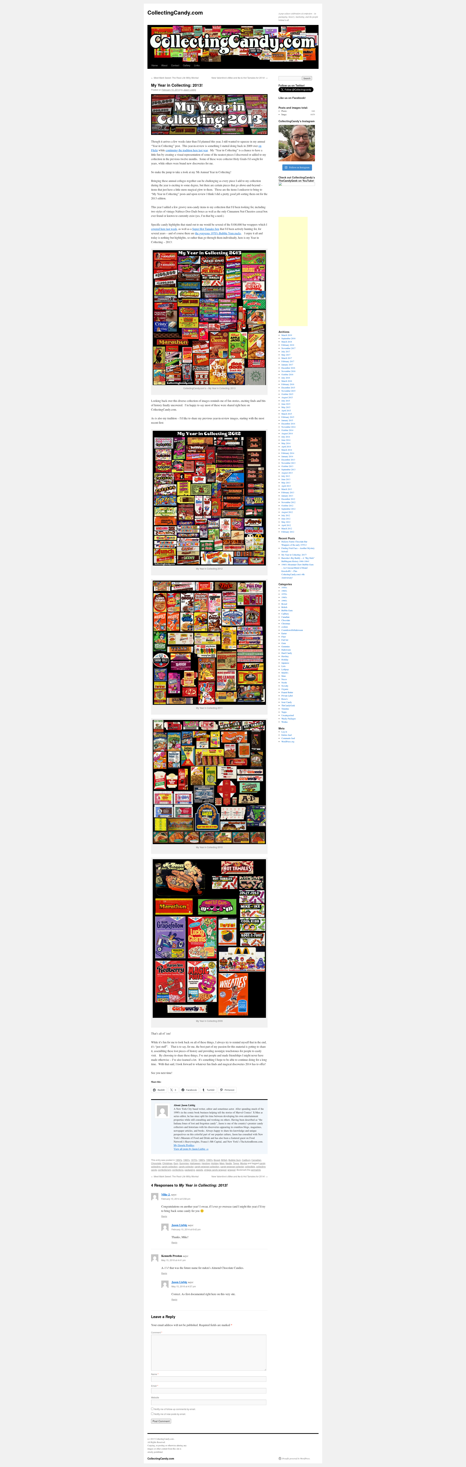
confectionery (164, 1169)
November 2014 (288, 426)
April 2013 (286, 485)
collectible (250, 1166)
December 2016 (288, 367)
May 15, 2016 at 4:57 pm (183, 1286)
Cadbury (246, 1159)
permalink (256, 1169)
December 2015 (288, 387)
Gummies (184, 1163)
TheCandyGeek (288, 705)
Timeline (285, 708)
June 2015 (285, 403)
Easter (284, 633)
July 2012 (285, 515)
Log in (284, 731)
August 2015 (287, 397)
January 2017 (287, 364)
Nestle (229, 1163)
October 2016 (287, 374)
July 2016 (285, 377)
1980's (201, 1159)
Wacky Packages (288, 718)
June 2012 (285, 518)
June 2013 (285, 479)
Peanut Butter (287, 692)
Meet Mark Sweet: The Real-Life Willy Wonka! (175, 77)
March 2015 (286, 413)
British (224, 1159)
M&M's (284, 672)
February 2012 (287, 531)
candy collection (170, 1166)
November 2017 (288, 348)
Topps (236, 1163)
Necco (284, 679)
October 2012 (287, 505)
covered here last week (164, 229)
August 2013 (287, 472)
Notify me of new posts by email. (170, 1413)
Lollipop (285, 669)
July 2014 (285, 436)
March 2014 (286, 449)
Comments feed (288, 738)
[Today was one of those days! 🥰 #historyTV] (297, 143)
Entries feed (286, 734)
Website (155, 1397)
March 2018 (286, 341)
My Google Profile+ (184, 1145)
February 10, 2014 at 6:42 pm (186, 1229)
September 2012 (288, 508)
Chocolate (156, 1163)
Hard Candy (286, 652)
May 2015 (285, 407)
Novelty (284, 685)
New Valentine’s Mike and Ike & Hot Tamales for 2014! (240, 77)
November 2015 (288, 390)
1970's (194, 1159)
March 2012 (286, 528)
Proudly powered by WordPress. (296, 1458)
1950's (178, 1159)
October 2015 (287, 394)
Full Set (284, 639)
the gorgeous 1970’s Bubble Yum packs (218, 233)
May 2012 (285, 521)
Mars (222, 1163)
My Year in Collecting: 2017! (294, 554)
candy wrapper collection (207, 1166)
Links (197, 65)
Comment (156, 1332)
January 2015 (287, 420)
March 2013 (286, 489)
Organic (284, 689)
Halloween (195, 1163)
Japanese (285, 662)
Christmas (167, 1163)
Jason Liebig (189, 89)
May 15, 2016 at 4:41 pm (173, 1260)
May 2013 (285, 482)
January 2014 (287, 456)
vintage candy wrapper (215, 1169)
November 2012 (288, 502)
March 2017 (286, 358)
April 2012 (286, 525)
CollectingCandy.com (175, 12)
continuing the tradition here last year (187, 150)
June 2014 (285, 439)
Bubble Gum (234, 1159)
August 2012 (287, 512)
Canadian (256, 1159)
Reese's (284, 698)
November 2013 (288, 462)
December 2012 (288, 498)
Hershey (206, 1163)
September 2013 (288, 469)
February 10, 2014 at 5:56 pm (175, 1198)
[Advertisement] (293, 271)
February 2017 (287, 361)
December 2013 (288, 459)
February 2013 (287, 492)
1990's (209, 1159)
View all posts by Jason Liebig (191, 1149)
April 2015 (286, 410)
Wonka (243, 1163)
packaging (190, 1169)
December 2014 (288, 423)
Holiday (214, 1163)
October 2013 (287, 466)
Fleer (283, 636)
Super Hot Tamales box (205, 229)
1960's (186, 1159)
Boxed (217, 1159)
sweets (199, 1169)
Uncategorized (287, 715)
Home (154, 65)
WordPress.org (287, 741)
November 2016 (288, 371)
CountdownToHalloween (292, 630)
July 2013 (285, 475)
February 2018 (287, 344)
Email (154, 1385)
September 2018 (288, 338)
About (164, 65)
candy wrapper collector (232, 1166)
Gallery (186, 65)
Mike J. (165, 1194)
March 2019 (286, 335)
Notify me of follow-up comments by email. (175, 1409)
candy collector (186, 1166)
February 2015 (287, 417)
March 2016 (286, 380)
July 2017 (285, 351)
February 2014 (287, 453)
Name (155, 1374)
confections (177, 1169)
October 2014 (287, 430)
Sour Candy (286, 702)
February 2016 (287, 384)
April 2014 (286, 446)
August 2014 (287, 433)
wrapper (232, 1169)
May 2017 (285, 354)
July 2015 (285, 400)
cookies (284, 626)
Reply (164, 1216)
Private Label (287, 695)
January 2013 (287, 495)
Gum (175, 1163)
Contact (175, 65)
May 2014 (285, 443)
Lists (283, 666)
